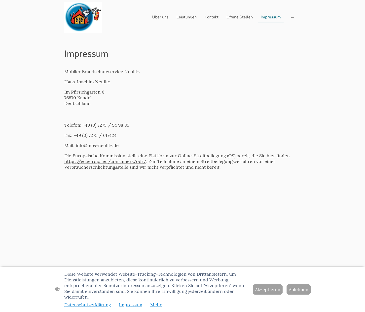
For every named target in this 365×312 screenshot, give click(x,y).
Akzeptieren (267, 289)
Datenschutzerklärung (87, 305)
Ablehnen (298, 289)
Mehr (156, 305)
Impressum (130, 305)
